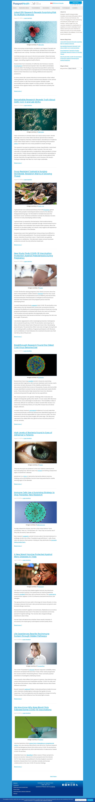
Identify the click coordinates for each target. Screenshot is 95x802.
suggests (34, 305)
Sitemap (15, 793)
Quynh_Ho (41, 206)
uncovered (32, 410)
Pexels (41, 288)
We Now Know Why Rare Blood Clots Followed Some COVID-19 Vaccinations (32, 708)
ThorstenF (41, 587)
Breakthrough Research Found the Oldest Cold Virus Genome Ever (34, 346)
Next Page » (53, 776)
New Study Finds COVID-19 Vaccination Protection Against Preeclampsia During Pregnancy (33, 255)
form (25, 476)
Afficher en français (58, 3)
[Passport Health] (27, 4)
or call (75, 4)
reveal (40, 470)
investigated (18, 66)
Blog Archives (64, 68)
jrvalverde (41, 377)
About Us (15, 783)
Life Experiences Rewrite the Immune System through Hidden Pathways (31, 634)
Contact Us (16, 785)
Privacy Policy (16, 789)
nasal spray (52, 594)
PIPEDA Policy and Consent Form (20, 787)
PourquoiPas (40, 666)
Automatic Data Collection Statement (22, 791)
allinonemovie (41, 525)
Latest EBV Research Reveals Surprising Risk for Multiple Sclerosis (35, 13)
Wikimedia (41, 45)
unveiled (22, 594)
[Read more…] (18, 91)
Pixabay (41, 739)
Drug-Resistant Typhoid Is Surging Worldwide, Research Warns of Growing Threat (33, 173)
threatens (46, 210)
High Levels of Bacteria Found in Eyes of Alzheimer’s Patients (33, 433)
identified (30, 755)
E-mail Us (52, 786)
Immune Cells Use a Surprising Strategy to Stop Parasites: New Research (34, 493)
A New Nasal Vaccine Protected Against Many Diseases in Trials (33, 555)
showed (40, 294)
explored (27, 689)
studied (30, 381)
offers (16, 143)
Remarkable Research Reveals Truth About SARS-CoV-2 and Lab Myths (34, 100)
